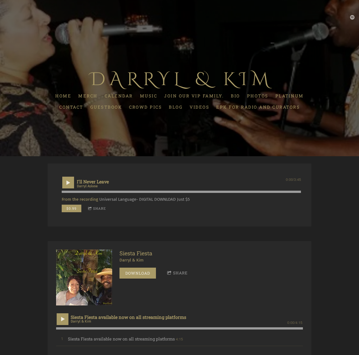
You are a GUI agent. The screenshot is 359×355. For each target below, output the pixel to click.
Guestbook (106, 107)
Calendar (119, 96)
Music (148, 96)
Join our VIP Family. (194, 96)
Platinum (289, 96)
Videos (199, 107)
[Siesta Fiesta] (84, 277)
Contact (71, 107)
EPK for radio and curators (258, 107)
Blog (176, 107)
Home (63, 96)
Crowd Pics (145, 107)
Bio (235, 96)
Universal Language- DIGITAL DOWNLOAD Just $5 (144, 199)
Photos (257, 96)
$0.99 (71, 208)
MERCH (88, 96)
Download (137, 273)
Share (99, 208)
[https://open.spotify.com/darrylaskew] (352, 17)
